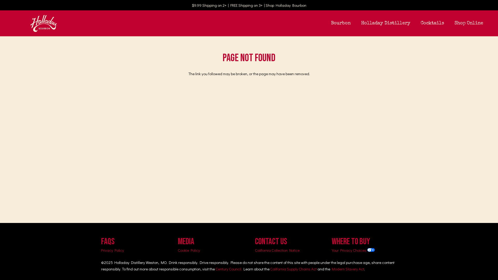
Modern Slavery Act (348, 268)
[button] (355, 23)
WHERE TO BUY (351, 241)
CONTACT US (271, 241)
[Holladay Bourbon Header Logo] (44, 23)
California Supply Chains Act (293, 268)
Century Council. (229, 268)
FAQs (108, 241)
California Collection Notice (277, 250)
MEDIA (186, 241)
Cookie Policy (189, 250)
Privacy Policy (112, 250)
